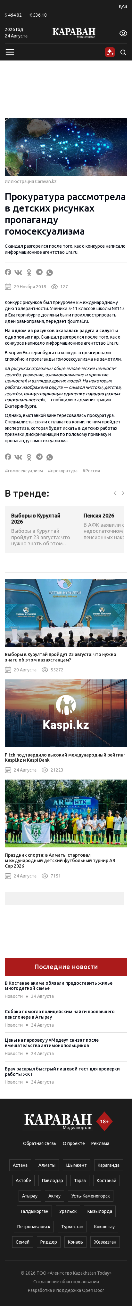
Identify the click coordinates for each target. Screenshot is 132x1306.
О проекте (74, 1143)
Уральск (68, 1211)
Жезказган (105, 1242)
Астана (20, 1165)
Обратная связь (39, 1143)
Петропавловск (33, 1226)
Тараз (80, 1180)
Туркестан (72, 1226)
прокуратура (100, 415)
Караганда (109, 1165)
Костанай (106, 1180)
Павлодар (52, 1180)
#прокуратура (63, 470)
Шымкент (76, 1165)
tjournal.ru (78, 321)
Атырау (29, 1195)
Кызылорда (99, 1211)
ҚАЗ (123, 6)
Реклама (100, 1143)
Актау (54, 1195)
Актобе (23, 1180)
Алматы (46, 1165)
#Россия (91, 470)
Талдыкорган (34, 1211)
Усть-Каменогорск (90, 1195)
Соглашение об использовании (66, 1281)
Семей (22, 1242)
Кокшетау (104, 1226)
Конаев (75, 1242)
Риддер (48, 1242)
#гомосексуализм (24, 470)
